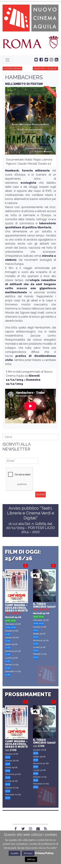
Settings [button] (31, 859)
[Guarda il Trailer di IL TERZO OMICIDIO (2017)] (53, 565)
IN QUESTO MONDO (12, 68)
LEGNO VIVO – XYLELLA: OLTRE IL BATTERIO (45, 68)
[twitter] (45, 59)
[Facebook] (15, 829)
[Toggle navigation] (7, 59)
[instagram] (50, 59)
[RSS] (45, 829)
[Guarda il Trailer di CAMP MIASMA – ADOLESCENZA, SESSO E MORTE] (25, 565)
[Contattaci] (35, 59)
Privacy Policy (44, 853)
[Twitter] (23, 829)
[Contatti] (38, 829)
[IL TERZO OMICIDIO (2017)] (44, 586)
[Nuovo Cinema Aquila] (30, 17)
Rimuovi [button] (28, 853)
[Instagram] (30, 829)
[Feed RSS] (55, 59)
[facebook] (40, 59)
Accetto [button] (14, 853)
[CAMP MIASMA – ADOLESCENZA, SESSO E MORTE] (16, 586)
